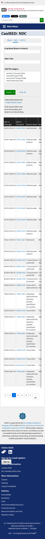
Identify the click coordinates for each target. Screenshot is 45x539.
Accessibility (6, 494)
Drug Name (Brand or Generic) (16, 48)
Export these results (14, 102)
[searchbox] (6, 62)
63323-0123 (20, 231)
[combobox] (22, 62)
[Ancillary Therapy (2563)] (22, 73)
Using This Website (8, 486)
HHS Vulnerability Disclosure (12, 505)
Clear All (22, 92)
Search (9, 92)
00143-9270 (20, 365)
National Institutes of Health (22, 526)
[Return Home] (22, 9)
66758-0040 (20, 151)
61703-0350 (20, 185)
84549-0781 (20, 266)
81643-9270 (20, 359)
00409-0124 (20, 285)
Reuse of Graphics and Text (11, 511)
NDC (16, 40)
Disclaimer (5, 498)
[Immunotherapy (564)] (22, 80)
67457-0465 (20, 139)
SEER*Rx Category (11, 69)
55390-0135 (20, 350)
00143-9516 (20, 128)
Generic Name (31, 124)
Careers (4, 479)
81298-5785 (20, 279)
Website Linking (7, 514)
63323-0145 (20, 310)
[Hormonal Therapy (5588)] (22, 78)
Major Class (8, 58)
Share (7, 16)
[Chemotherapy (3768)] (22, 76)
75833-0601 (20, 294)
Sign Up (6, 462)
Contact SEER (6, 468)
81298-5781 (20, 272)
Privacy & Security (8, 508)
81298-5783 (20, 260)
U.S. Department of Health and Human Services (22, 523)
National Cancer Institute (18, 528)
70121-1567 (20, 240)
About (9, 40)
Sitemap (4, 483)
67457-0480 (20, 174)
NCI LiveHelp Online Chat (11, 471)
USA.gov (33, 528)
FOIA (3, 501)
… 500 (35, 396)
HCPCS (22, 40)
